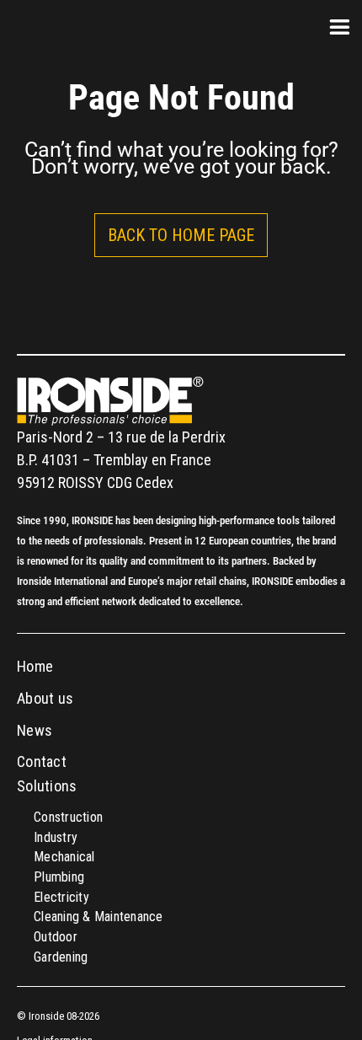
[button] (181, 235)
